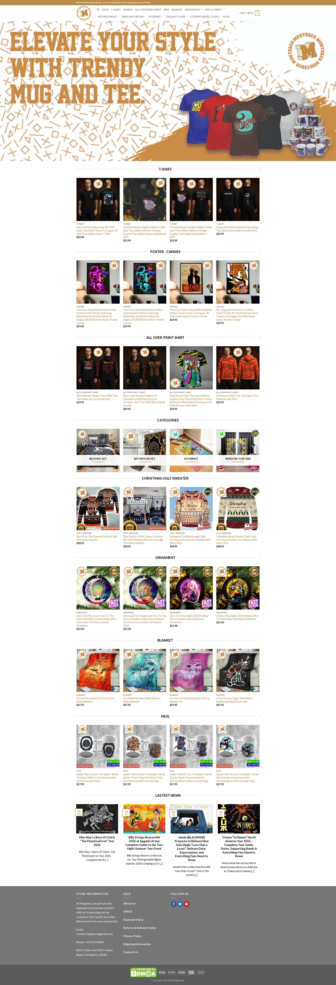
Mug (166, 9)
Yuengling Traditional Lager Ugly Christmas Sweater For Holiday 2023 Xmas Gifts (190, 539)
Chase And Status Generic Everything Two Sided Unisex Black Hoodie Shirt (237, 229)
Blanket (177, 9)
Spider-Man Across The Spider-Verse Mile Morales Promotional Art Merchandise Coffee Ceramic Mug (237, 777)
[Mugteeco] (84, 13)
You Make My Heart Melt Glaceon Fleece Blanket (141, 700)
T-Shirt (116, 9)
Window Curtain (133, 16)
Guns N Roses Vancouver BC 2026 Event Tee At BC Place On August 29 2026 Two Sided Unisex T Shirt (97, 230)
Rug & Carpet (213, 9)
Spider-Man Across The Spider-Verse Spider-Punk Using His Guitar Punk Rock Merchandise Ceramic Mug (144, 777)
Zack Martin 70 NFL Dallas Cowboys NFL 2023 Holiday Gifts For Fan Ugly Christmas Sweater (143, 539)
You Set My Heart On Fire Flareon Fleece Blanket (95, 700)
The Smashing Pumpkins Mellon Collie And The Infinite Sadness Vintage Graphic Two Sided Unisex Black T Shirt (191, 232)
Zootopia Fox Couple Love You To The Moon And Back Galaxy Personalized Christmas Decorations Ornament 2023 (144, 620)
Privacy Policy (132, 936)
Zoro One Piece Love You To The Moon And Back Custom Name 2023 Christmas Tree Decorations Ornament (96, 620)
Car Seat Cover (175, 16)
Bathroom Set (107, 16)
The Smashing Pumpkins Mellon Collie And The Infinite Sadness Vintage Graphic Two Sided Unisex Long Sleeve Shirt (144, 232)
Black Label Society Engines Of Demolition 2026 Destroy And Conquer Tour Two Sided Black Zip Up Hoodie (144, 400)
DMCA (127, 911)
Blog (226, 16)
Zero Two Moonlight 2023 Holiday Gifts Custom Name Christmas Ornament (189, 619)
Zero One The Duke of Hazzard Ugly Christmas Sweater (96, 538)
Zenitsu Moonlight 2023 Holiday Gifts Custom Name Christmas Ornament (237, 617)
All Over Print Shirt (148, 9)
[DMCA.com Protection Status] (143, 972)
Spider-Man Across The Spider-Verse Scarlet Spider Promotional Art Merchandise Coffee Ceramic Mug (191, 777)
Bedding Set (193, 9)
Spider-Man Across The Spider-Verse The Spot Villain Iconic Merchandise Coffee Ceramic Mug (97, 777)
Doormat (154, 16)
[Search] (98, 9)
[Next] (259, 213)
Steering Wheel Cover (204, 16)
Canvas (128, 9)
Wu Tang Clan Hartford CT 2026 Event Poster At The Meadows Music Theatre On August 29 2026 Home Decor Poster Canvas (237, 314)
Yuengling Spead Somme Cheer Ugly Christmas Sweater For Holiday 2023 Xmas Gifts (236, 539)
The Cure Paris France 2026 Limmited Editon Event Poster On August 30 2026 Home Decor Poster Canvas (191, 313)
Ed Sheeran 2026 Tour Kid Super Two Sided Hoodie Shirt (237, 397)
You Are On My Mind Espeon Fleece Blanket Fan (189, 700)
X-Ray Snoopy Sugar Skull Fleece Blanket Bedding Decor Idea (234, 700)
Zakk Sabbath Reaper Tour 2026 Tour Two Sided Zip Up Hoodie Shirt (97, 397)
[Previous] (76, 213)
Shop (105, 9)
